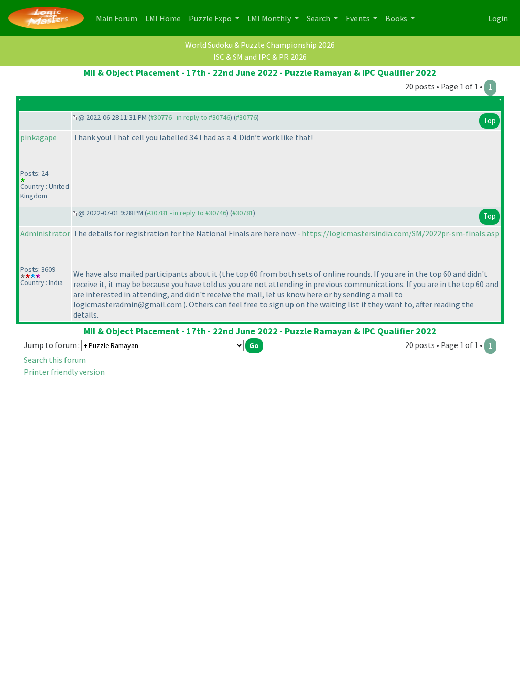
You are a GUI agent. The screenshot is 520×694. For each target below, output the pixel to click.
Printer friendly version (64, 372)
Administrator (45, 233)
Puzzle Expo (211, 18)
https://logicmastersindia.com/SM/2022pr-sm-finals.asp (400, 233)
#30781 (242, 212)
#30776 (246, 117)
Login (498, 18)
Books (397, 18)
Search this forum (55, 360)
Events (358, 18)
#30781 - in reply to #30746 (186, 212)
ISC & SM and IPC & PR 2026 (260, 57)
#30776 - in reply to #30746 (190, 117)
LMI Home (165, 18)
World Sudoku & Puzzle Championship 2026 (260, 45)
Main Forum (118, 18)
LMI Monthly (269, 18)
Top (489, 120)
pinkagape (38, 137)
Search (319, 18)
